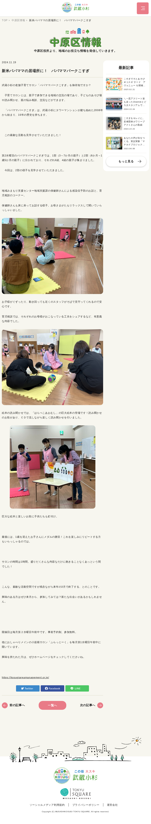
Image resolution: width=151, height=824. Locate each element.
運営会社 (112, 804)
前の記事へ (17, 705)
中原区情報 (18, 20)
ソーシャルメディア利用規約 (47, 804)
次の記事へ (88, 705)
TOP (5, 20)
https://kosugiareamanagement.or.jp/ (25, 677)
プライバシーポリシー (85, 804)
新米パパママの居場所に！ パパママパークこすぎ (60, 20)
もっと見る (126, 161)
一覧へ (52, 705)
